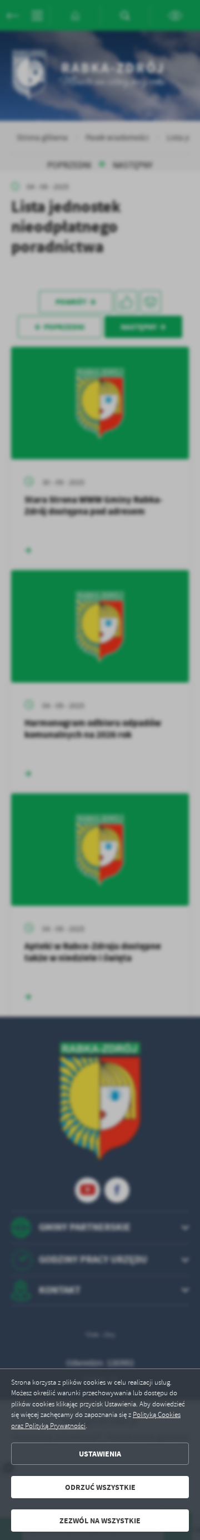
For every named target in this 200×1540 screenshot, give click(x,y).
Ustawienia (100, 1454)
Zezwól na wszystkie (100, 1521)
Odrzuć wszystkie (100, 1487)
